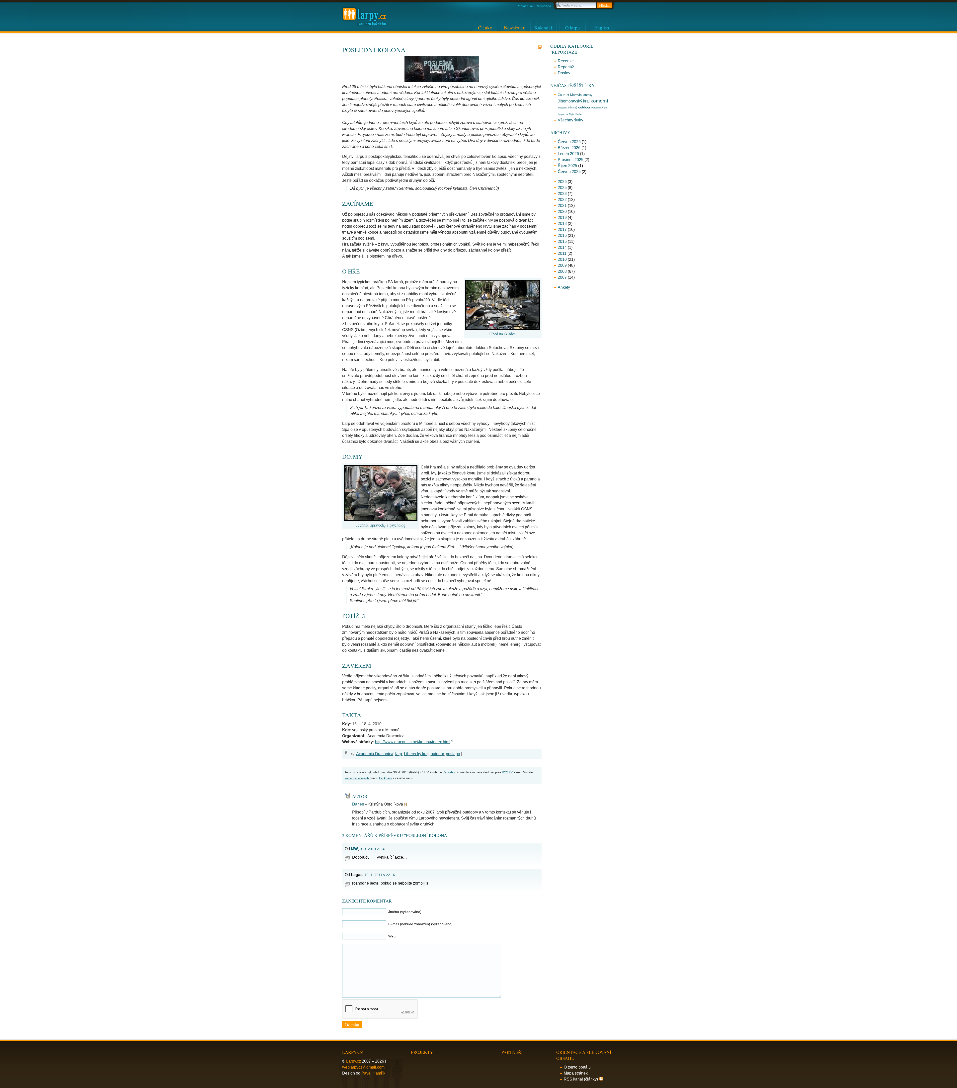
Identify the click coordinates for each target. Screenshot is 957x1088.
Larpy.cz (353, 1061)
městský (572, 107)
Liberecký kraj (416, 754)
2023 (562, 193)
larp (398, 754)
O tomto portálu (577, 1067)
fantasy (587, 95)
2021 (562, 205)
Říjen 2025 (567, 166)
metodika (562, 107)
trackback (385, 778)
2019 (562, 217)
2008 (562, 271)
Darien (358, 804)
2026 (562, 182)
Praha (578, 114)
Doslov (564, 73)
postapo (453, 754)
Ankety (564, 287)
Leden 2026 (568, 154)
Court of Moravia (570, 95)
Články (485, 27)
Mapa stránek (576, 1073)
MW (354, 849)
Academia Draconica (374, 754)
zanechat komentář (358, 778)
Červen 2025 (569, 172)
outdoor (437, 754)
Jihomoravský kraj (574, 101)
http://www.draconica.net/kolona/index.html (412, 742)
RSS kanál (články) (581, 1079)
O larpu (572, 27)
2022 (562, 199)
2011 (562, 253)
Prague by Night (566, 114)
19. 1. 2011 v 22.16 (380, 875)
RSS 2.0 (507, 772)
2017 (562, 229)
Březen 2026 (569, 148)
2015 (562, 241)
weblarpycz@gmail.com (363, 1067)
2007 (562, 277)
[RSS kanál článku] (540, 47)
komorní (599, 100)
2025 (562, 187)
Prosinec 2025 (570, 160)
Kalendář (543, 27)
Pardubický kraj (599, 107)
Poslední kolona (374, 49)
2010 (562, 259)
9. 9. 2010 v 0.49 (373, 849)
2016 (562, 235)
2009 (562, 265)
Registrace (543, 6)
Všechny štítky (570, 120)
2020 (562, 211)
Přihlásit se (525, 6)
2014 (562, 247)
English (601, 27)
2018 (562, 223)
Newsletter (514, 27)
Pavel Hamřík (373, 1073)
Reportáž (449, 772)
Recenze (566, 61)
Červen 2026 (569, 142)
